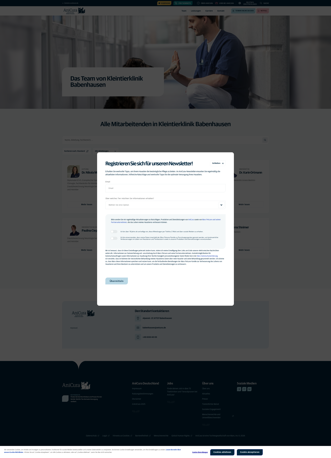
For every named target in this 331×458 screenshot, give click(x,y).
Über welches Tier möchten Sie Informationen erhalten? (129, 198)
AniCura (191, 220)
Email (107, 181)
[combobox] (165, 205)
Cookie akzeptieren (249, 452)
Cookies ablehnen (222, 452)
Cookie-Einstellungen (200, 452)
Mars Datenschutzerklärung (207, 256)
